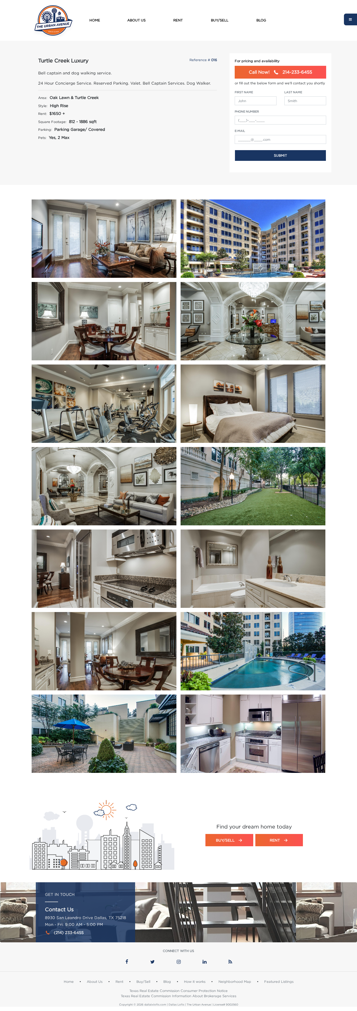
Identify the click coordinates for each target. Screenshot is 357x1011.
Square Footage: (52, 122)
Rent (178, 20)
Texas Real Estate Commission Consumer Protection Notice (178, 990)
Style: (42, 106)
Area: (42, 97)
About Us (136, 20)
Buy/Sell (219, 20)
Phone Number (247, 111)
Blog (261, 20)
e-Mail (240, 130)
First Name (244, 92)
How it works (194, 981)
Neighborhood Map (234, 981)
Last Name (293, 92)
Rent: (42, 113)
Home (94, 20)
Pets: (42, 137)
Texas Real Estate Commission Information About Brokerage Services (178, 996)
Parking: (45, 129)
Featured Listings (278, 981)
